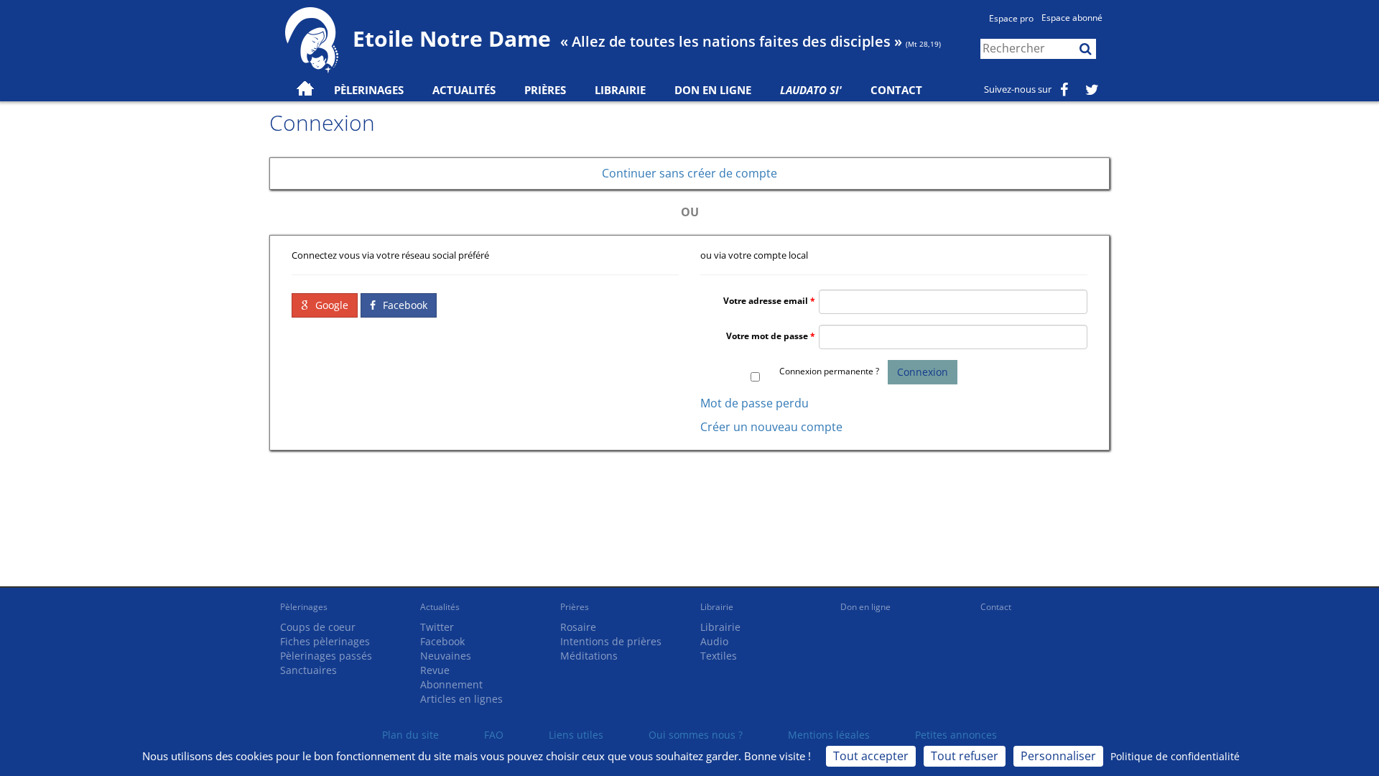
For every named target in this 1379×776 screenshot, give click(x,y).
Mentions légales (829, 735)
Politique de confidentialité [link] (1175, 756)
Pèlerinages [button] (369, 90)
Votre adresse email (765, 301)
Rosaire (578, 627)
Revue (435, 670)
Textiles (718, 655)
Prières (545, 90)
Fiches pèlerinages (325, 641)
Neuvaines (445, 655)
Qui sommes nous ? (696, 735)
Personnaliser (1058, 756)
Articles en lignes (461, 699)
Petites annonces (956, 735)
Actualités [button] (464, 90)
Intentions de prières (610, 641)
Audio (714, 641)
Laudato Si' (811, 90)
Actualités (440, 607)
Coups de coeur (318, 627)
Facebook (403, 305)
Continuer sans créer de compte (689, 173)
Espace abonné (1071, 17)
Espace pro (1011, 18)
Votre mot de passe (767, 336)
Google (330, 305)
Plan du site (410, 735)
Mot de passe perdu (754, 403)
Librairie (620, 90)
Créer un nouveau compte (771, 427)
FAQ (493, 735)
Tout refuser (964, 756)
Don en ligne (712, 90)
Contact (896, 90)
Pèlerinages (304, 607)
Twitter (437, 627)
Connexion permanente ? (829, 371)
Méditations (589, 655)
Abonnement (451, 684)
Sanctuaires (308, 670)
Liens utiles (576, 735)
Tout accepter (871, 756)
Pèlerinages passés (326, 655)
